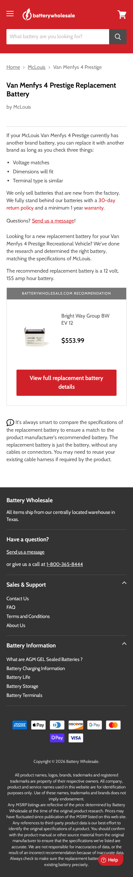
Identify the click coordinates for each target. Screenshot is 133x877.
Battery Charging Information (35, 668)
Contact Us (17, 598)
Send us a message (53, 221)
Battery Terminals (24, 695)
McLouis (22, 107)
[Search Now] (118, 36)
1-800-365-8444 (64, 564)
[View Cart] (122, 14)
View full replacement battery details (66, 382)
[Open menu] (10, 13)
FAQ (10, 607)
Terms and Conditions (28, 616)
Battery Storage (22, 686)
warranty (94, 208)
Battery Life (18, 677)
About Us (15, 625)
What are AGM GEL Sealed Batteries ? (44, 659)
